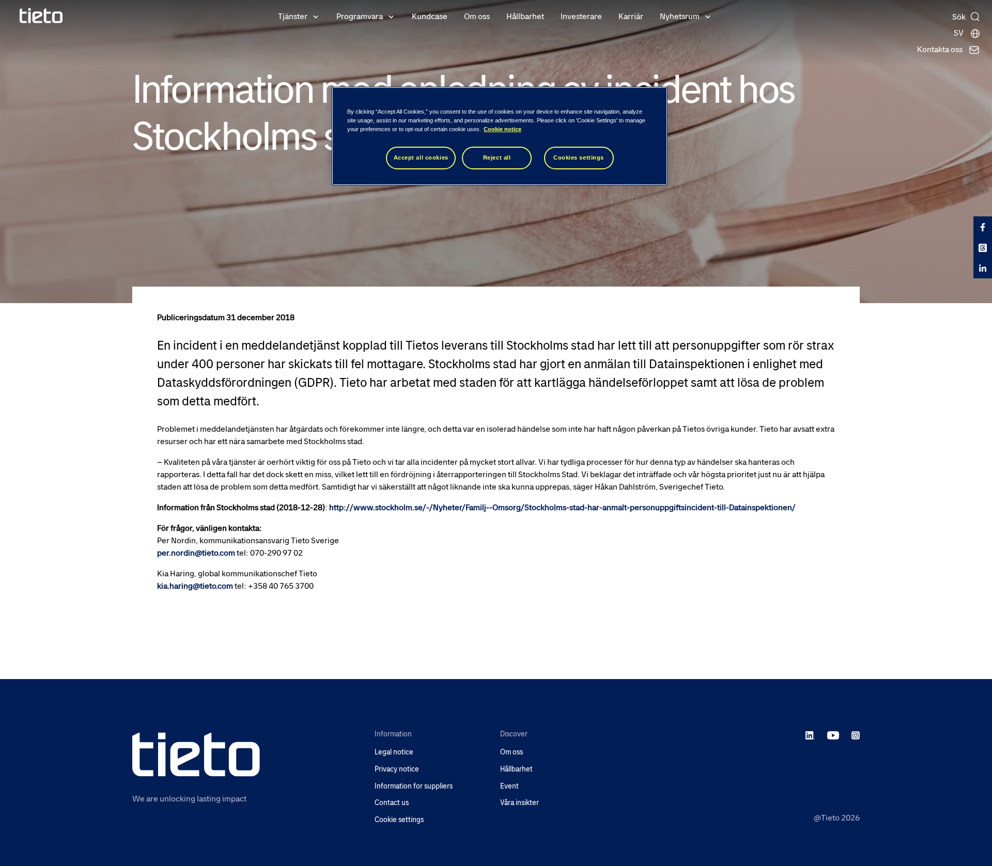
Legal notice (394, 752)
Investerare (581, 16)
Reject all (497, 157)
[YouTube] (833, 735)
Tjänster (292, 16)
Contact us (392, 802)
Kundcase (429, 16)
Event (509, 786)
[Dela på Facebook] (982, 227)
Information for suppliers (414, 786)
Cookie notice (502, 129)
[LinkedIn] (810, 735)
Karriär (630, 16)
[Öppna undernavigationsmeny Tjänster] (315, 16)
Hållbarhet (525, 16)
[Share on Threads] (982, 247)
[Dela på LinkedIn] (982, 268)
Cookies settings (578, 157)
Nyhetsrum (680, 16)
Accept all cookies (421, 157)
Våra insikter (519, 802)
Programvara (359, 16)
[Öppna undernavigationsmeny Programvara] (391, 16)
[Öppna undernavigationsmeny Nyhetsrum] (708, 16)
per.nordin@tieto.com (196, 552)
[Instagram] (855, 735)
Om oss (477, 16)
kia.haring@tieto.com (195, 585)
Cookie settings (399, 819)
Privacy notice (397, 769)
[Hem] (41, 15)
